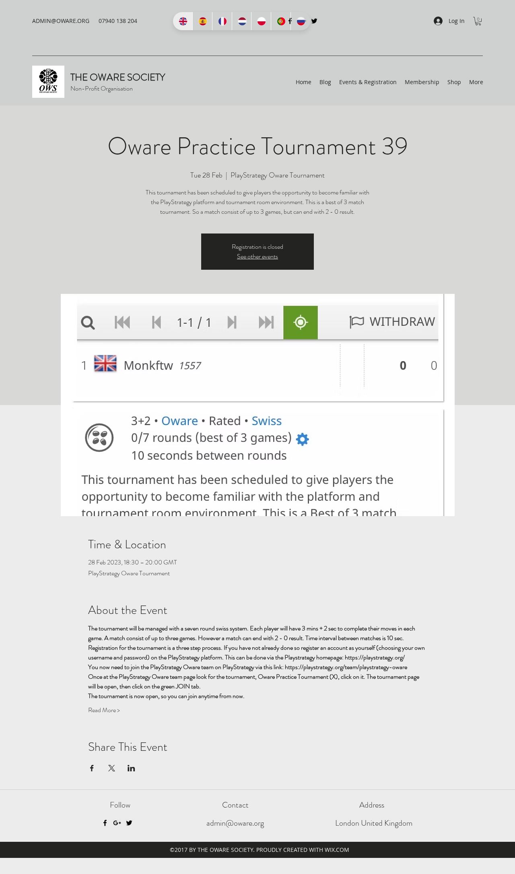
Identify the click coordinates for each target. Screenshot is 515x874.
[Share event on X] (111, 768)
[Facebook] (105, 823)
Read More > (104, 710)
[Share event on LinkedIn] (131, 768)
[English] (182, 21)
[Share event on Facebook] (92, 768)
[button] (478, 21)
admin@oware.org (235, 823)
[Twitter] (314, 21)
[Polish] (261, 21)
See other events (257, 256)
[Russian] (300, 21)
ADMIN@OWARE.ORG (60, 21)
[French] (222, 21)
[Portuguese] (280, 21)
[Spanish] (202, 21)
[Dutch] (241, 21)
